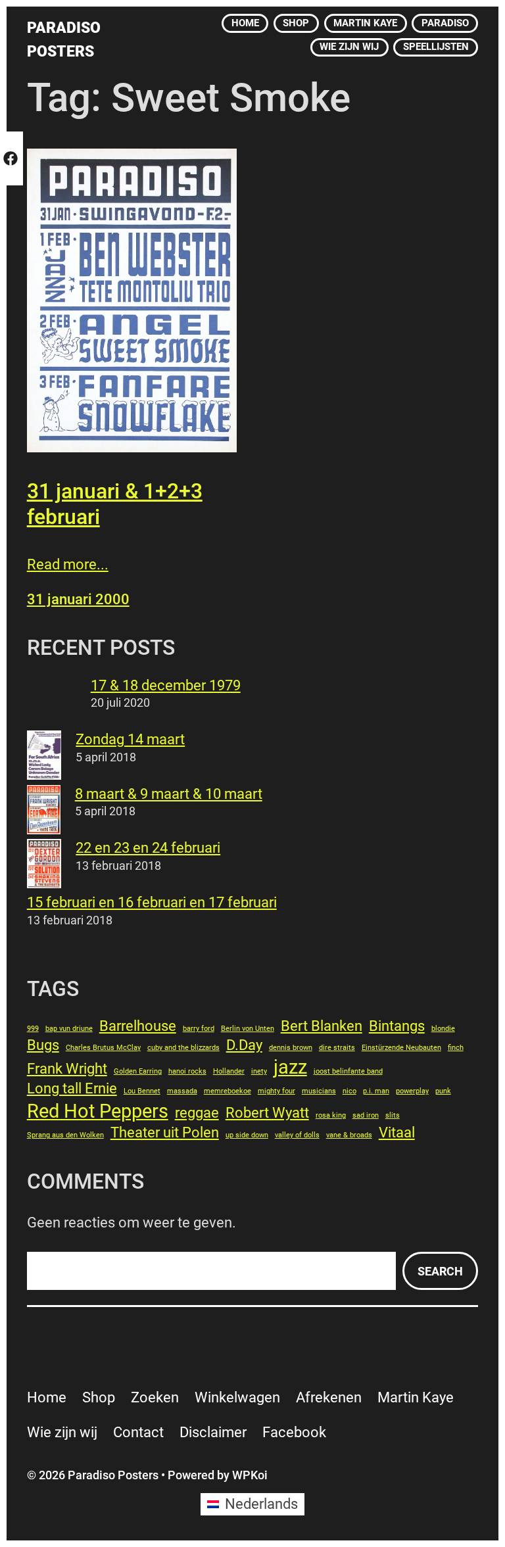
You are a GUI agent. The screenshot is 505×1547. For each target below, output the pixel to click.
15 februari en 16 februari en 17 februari (152, 902)
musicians (319, 1091)
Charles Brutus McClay (103, 1047)
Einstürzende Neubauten (401, 1047)
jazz (290, 1067)
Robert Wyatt (267, 1113)
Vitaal (397, 1132)
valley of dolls (297, 1135)
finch (456, 1047)
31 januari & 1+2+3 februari (115, 504)
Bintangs (397, 1026)
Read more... (67, 564)
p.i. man (376, 1091)
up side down (247, 1135)
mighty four (276, 1091)
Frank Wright (67, 1068)
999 (33, 1028)
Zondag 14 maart (130, 739)
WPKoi (250, 1475)
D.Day (244, 1045)
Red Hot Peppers (97, 1111)
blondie (443, 1028)
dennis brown (290, 1047)
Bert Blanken (321, 1026)
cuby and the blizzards (183, 1047)
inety (259, 1071)
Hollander (229, 1071)
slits (392, 1115)
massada (182, 1091)
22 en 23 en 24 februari (148, 848)
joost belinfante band (348, 1071)
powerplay (412, 1091)
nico (349, 1091)
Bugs (43, 1045)
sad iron (365, 1115)
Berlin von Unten (247, 1028)
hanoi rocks (187, 1071)
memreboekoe (227, 1091)
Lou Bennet (142, 1091)
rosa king (331, 1115)
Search (440, 1271)
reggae (197, 1113)
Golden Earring (138, 1071)
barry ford (198, 1028)
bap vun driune (69, 1028)
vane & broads (349, 1135)
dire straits (337, 1047)
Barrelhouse (137, 1026)
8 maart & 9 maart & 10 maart (168, 794)
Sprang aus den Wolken (65, 1135)
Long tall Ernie (72, 1088)
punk (443, 1091)
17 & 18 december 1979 (166, 685)
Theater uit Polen (164, 1132)
